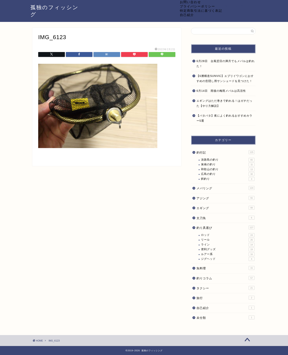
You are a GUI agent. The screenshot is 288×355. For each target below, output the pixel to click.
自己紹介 (187, 15)
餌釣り (226, 178)
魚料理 (225, 268)
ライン (227, 244)
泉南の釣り (227, 164)
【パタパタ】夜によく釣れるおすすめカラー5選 (224, 118)
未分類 (224, 317)
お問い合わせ (190, 2)
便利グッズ (227, 249)
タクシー (225, 288)
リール (227, 239)
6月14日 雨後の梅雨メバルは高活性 (221, 90)
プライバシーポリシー (197, 6)
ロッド (227, 235)
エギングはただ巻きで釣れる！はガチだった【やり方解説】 (224, 103)
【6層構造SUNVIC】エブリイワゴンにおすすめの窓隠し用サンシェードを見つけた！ (225, 79)
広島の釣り (227, 174)
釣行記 (225, 152)
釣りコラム (225, 278)
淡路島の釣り (227, 159)
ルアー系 (227, 254)
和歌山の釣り (227, 169)
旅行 (224, 298)
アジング (225, 198)
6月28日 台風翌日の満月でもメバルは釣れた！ (226, 64)
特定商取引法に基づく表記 (201, 11)
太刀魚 (224, 218)
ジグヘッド (226, 258)
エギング (225, 208)
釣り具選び (225, 227)
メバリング (225, 188)
